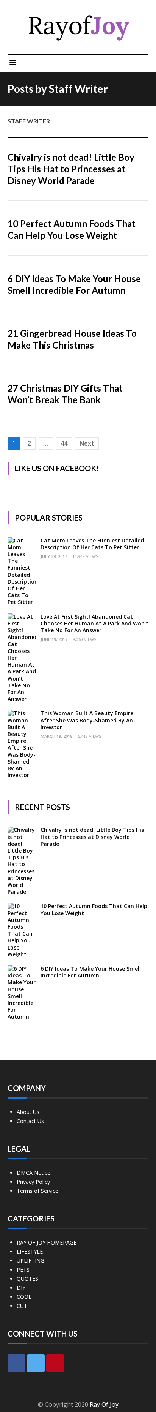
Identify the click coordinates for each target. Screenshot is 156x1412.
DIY (21, 1287)
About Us (28, 1111)
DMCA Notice (33, 1172)
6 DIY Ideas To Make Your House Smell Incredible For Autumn (91, 972)
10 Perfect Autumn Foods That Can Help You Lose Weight (94, 909)
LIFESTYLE (30, 1251)
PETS (23, 1269)
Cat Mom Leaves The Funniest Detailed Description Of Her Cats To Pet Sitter (92, 544)
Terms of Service (37, 1190)
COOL (24, 1296)
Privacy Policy (33, 1181)
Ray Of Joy (104, 1404)
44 (64, 443)
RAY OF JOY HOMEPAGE (46, 1242)
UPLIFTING (30, 1260)
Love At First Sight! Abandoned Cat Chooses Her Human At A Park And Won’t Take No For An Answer (94, 623)
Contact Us (30, 1121)
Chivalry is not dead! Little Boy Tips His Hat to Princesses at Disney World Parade (71, 169)
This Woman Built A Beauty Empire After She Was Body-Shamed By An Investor (87, 720)
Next (87, 443)
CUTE (23, 1305)
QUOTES (27, 1278)
